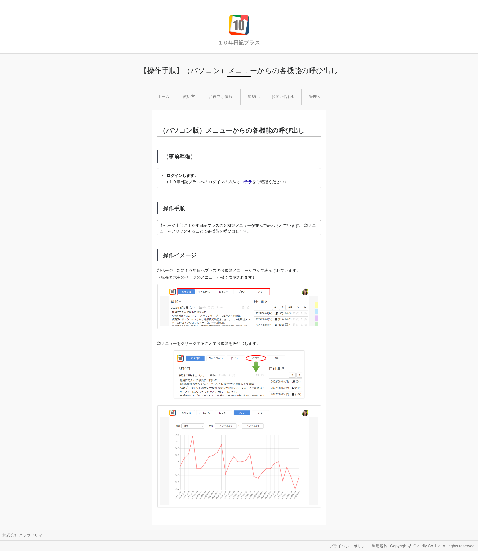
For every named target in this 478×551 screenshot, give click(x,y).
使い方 (189, 96)
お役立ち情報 (221, 96)
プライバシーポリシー (349, 546)
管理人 (315, 96)
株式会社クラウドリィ (22, 535)
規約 (252, 96)
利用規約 (380, 546)
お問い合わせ (283, 96)
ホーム (163, 96)
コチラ (246, 181)
